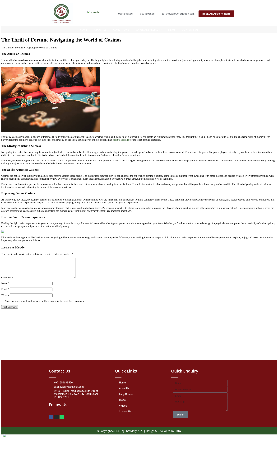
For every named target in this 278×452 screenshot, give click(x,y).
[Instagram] (56, 417)
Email (5, 289)
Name (5, 283)
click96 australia (120, 139)
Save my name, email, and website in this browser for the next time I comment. (45, 301)
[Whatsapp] (62, 417)
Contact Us (190, 29)
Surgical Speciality (148, 29)
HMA (178, 431)
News (171, 29)
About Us (100, 29)
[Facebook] (51, 417)
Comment (7, 277)
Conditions (121, 29)
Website (5, 295)
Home (83, 29)
